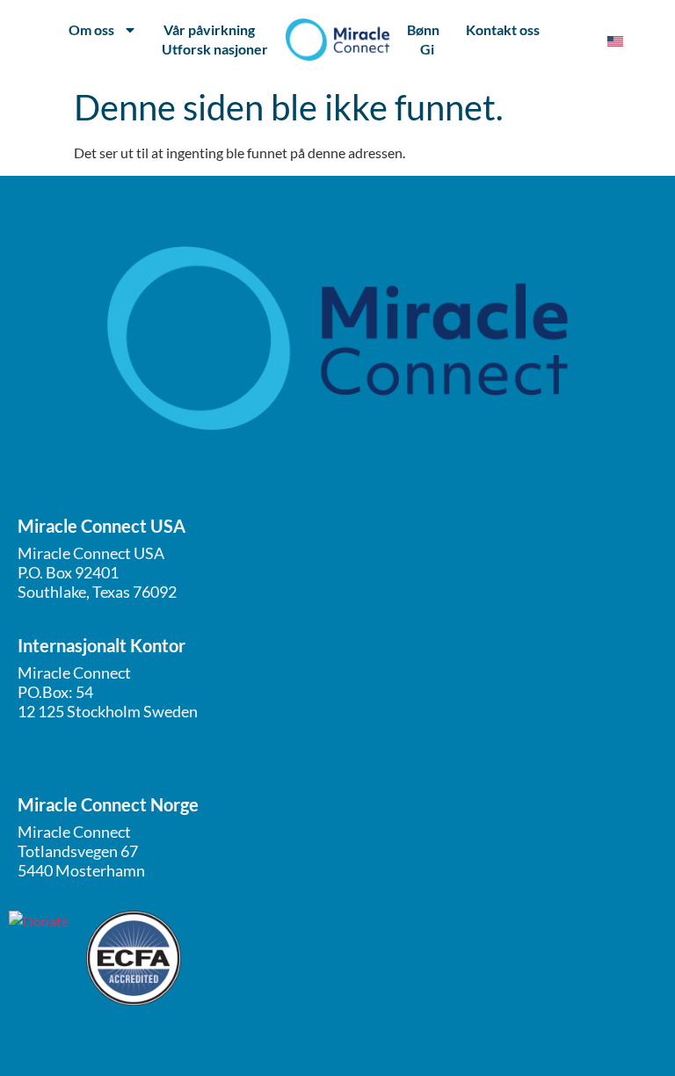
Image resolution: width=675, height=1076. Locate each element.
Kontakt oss (503, 29)
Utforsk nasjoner (215, 48)
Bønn (423, 29)
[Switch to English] (615, 40)
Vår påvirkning (209, 29)
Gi (427, 48)
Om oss (91, 29)
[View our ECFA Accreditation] (133, 958)
